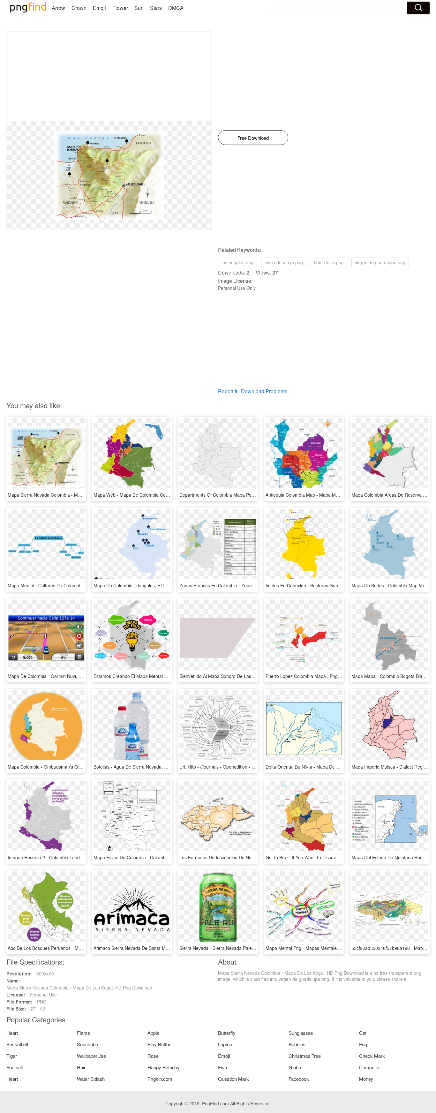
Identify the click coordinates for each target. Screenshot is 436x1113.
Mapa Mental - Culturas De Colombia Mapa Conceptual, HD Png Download (83, 585)
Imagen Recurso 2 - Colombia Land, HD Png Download (63, 857)
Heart (12, 1032)
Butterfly (227, 1032)
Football (14, 1067)
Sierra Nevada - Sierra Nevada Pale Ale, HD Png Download (239, 948)
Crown (78, 7)
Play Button (159, 1044)
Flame (83, 1032)
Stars (156, 7)
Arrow (58, 7)
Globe (295, 1067)
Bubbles (297, 1044)
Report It (227, 391)
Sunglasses (301, 1032)
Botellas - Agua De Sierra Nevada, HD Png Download (147, 766)
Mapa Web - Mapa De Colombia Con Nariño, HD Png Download (158, 495)
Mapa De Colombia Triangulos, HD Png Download (144, 585)
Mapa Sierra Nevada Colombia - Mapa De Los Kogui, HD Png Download (81, 495)
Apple (153, 1032)
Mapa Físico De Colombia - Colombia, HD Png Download (151, 857)
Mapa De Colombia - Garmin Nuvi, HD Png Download (62, 676)
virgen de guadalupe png (380, 262)
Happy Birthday (163, 1067)
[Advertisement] (109, 76)
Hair (81, 1067)
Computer (369, 1067)
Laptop (225, 1044)
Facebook (299, 1078)
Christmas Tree (305, 1055)
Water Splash (91, 1078)
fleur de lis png (329, 262)
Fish (222, 1067)
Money (366, 1078)
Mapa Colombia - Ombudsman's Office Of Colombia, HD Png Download (80, 766)
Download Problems (264, 391)
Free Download (253, 137)
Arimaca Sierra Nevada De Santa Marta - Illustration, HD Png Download (166, 948)
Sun (139, 7)
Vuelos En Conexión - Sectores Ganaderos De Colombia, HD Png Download (342, 585)
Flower (120, 7)
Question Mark (233, 1078)
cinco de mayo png (284, 262)
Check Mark (372, 1055)
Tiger (11, 1055)
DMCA (176, 7)
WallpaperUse (91, 1055)
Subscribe (87, 1044)
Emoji (99, 7)
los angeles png (237, 262)
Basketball (17, 1044)
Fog (363, 1044)
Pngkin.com (159, 1078)
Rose (153, 1055)
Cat (362, 1032)
